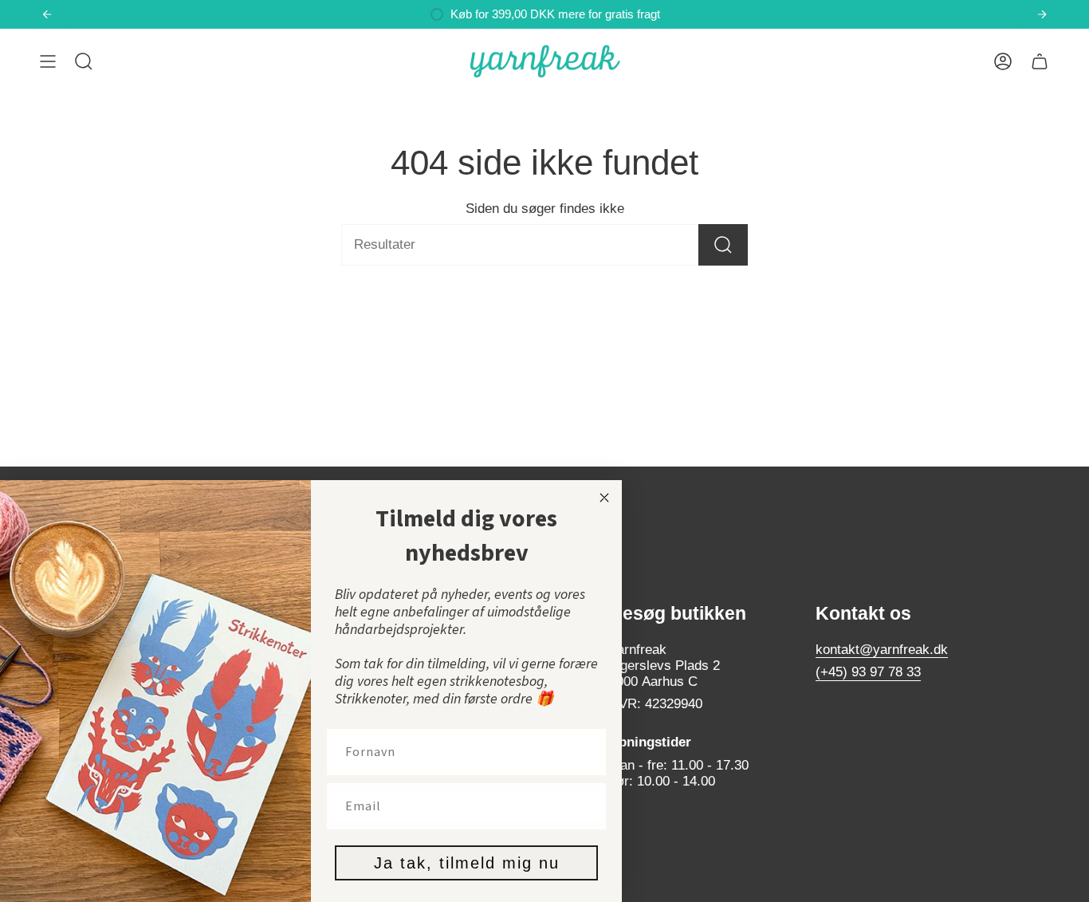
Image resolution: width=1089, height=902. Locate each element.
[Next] (1042, 14)
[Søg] (723, 245)
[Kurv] (1039, 61)
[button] (83, 61)
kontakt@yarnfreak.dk (882, 649)
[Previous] (47, 14)
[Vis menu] (48, 61)
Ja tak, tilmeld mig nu (467, 863)
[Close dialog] (604, 497)
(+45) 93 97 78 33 (868, 671)
